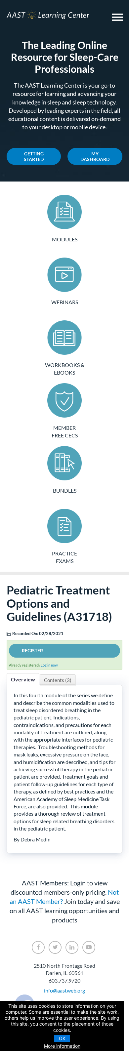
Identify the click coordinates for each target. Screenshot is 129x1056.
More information (62, 1046)
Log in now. (49, 665)
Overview (23, 679)
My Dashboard (94, 156)
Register (32, 650)
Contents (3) (57, 680)
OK (62, 1038)
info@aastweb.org (64, 990)
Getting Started (34, 156)
